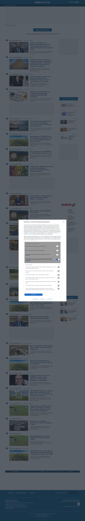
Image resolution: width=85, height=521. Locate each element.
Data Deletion (35, 299)
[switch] (58, 246)
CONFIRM (33, 294)
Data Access (42, 299)
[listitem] (42, 243)
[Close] (64, 222)
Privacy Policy (49, 299)
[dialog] (42, 260)
